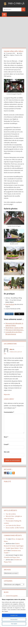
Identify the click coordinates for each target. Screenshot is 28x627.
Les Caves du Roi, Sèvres (13, 525)
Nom (6, 437)
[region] (14, 612)
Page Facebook (9, 304)
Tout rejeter (14, 623)
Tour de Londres (11, 514)
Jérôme (20, 53)
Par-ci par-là (16, 3)
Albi (11, 349)
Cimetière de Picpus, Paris (12, 557)
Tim (7, 539)
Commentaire (9, 412)
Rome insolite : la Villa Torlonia (15, 528)
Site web (6, 452)
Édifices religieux (9, 55)
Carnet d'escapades (12, 596)
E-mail (6, 444)
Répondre (7, 394)
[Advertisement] (14, 31)
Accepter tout (14, 615)
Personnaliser (14, 619)
